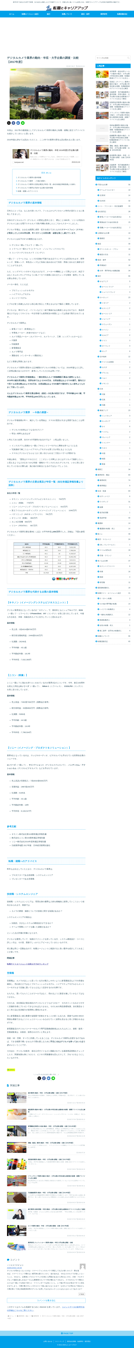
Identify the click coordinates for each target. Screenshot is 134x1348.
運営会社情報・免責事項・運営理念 (79, 1341)
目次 (43, 173)
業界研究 (11, 1070)
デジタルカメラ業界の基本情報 (29, 177)
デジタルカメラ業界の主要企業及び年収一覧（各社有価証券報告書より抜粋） (47, 184)
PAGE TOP (68, 1333)
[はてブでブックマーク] (18, 123)
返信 (82, 1294)
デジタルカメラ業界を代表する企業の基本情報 (35, 188)
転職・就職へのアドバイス (28, 191)
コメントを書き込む (46, 1300)
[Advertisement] (67, 34)
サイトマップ (59, 1341)
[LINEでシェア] (23, 123)
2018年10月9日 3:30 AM (14, 1268)
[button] (128, 58)
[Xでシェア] (9, 123)
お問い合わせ (47, 1341)
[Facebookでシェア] (13, 123)
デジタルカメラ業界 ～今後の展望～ (32, 181)
